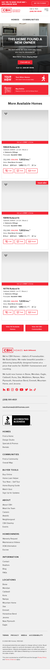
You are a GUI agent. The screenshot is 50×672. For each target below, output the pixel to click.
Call (9, 171)
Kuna (5, 595)
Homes (15, 19)
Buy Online (7, 474)
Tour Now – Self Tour (11, 482)
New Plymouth (9, 621)
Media (24, 635)
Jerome (6, 617)
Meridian (6, 588)
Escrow (6, 550)
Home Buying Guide (11, 485)
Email (34, 171)
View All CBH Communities (37, 328)
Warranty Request (10, 539)
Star (4, 606)
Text (21, 171)
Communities (31, 19)
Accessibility (36, 635)
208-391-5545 (28, 68)
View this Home (8, 175)
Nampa (5, 599)
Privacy (15, 635)
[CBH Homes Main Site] (11, 10)
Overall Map (8, 463)
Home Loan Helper (10, 478)
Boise (5, 584)
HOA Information (10, 546)
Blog (4, 569)
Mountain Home (9, 603)
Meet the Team (9, 508)
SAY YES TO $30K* (40, 3)
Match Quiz (7, 489)
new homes (36, 50)
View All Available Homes (12, 328)
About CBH (7, 505)
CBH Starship (8, 523)
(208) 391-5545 (36, 11)
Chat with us (25, 62)
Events (5, 527)
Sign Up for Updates (11, 493)
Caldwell (6, 592)
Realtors (6, 565)
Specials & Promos (10, 443)
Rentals (6, 447)
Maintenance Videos (11, 542)
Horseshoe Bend (10, 614)
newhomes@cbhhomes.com (16, 407)
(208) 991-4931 (10, 399)
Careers (6, 512)
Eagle (5, 625)
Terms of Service (10, 659)
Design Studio (8, 440)
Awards (6, 516)
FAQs (5, 573)
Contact (6, 561)
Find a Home (8, 436)
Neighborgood (9, 519)
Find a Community (10, 459)
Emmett (6, 610)
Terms (6, 635)
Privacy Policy (42, 657)
